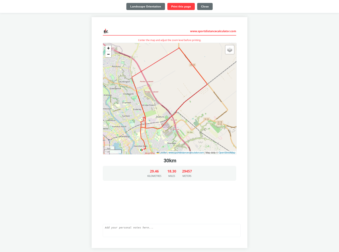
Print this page (181, 6)
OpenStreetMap (227, 152)
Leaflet (163, 152)
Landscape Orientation (145, 6)
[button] (141, 150)
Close (205, 6)
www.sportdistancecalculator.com (213, 31)
